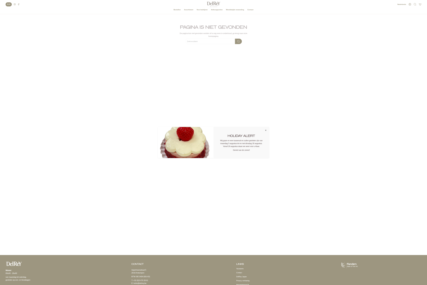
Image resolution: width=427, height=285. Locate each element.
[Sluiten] (266, 130)
